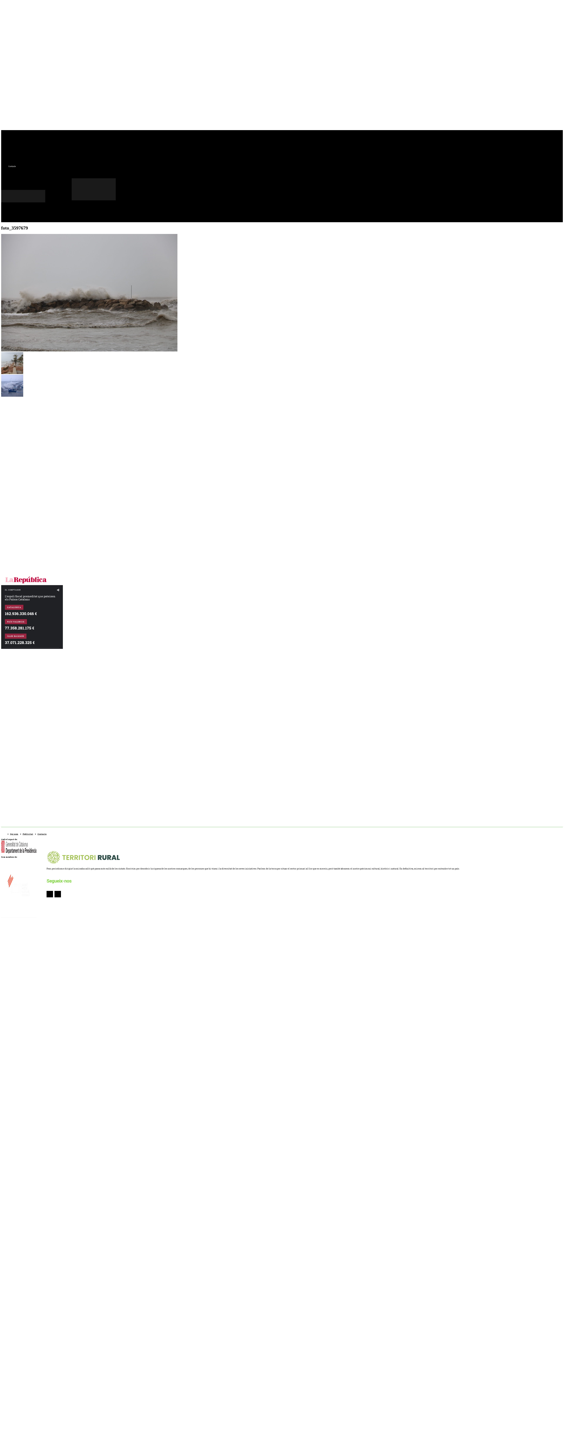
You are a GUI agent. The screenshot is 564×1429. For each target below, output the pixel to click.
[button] (79, 210)
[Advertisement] (23, 441)
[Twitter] (79, 204)
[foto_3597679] (89, 350)
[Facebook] (74, 204)
